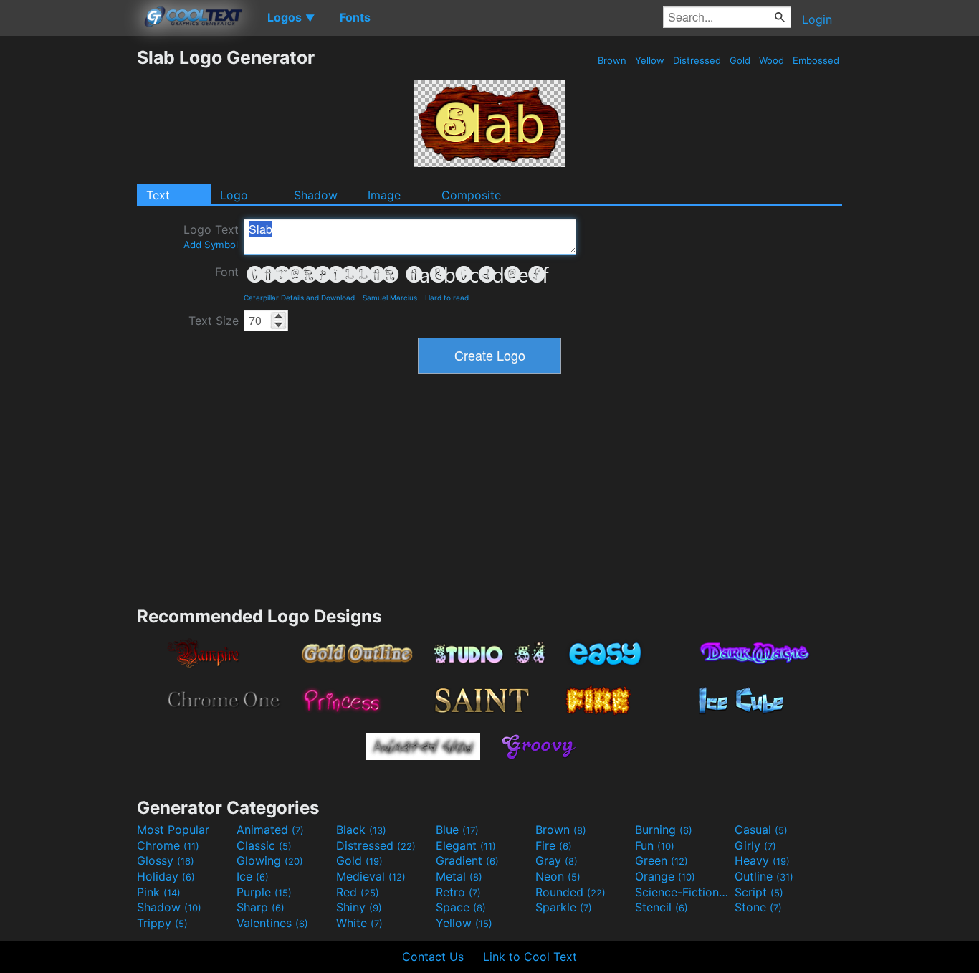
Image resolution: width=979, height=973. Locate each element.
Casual (761, 829)
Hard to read (447, 297)
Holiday (166, 876)
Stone (758, 907)
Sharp (261, 907)
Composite (471, 195)
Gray (556, 860)
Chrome (168, 845)
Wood (771, 60)
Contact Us (433, 956)
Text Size (213, 320)
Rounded (570, 892)
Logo (234, 195)
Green (661, 860)
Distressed (697, 60)
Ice (253, 876)
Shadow (316, 195)
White (359, 923)
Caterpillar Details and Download (299, 297)
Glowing (270, 860)
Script (759, 892)
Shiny (359, 907)
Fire (553, 845)
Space (461, 907)
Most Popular (173, 829)
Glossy (165, 860)
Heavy (762, 860)
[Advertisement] (68, 262)
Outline (764, 876)
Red (357, 892)
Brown (612, 60)
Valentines (272, 923)
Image (384, 195)
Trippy (162, 923)
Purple (264, 892)
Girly (755, 845)
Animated (270, 829)
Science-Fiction (683, 892)
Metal (459, 876)
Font (227, 272)
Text (158, 195)
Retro (458, 892)
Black (361, 829)
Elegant (466, 845)
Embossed (816, 60)
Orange (665, 876)
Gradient (467, 860)
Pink (159, 892)
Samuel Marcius (390, 297)
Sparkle (563, 907)
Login (817, 19)
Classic (264, 845)
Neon (558, 876)
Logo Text (211, 236)
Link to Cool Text (530, 956)
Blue (457, 829)
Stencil (661, 907)
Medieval (371, 876)
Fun (654, 845)
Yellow (649, 60)
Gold (740, 60)
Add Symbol (210, 244)
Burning (663, 829)
